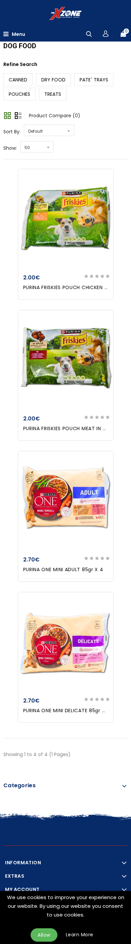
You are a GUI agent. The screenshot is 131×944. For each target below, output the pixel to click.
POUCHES (19, 94)
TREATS (52, 94)
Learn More (79, 934)
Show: (10, 148)
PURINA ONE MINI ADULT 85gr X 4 (63, 569)
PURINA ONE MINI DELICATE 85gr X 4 (67, 710)
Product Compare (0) (54, 115)
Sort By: (11, 131)
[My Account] (105, 33)
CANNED (18, 79)
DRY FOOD (53, 79)
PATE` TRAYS (94, 79)
